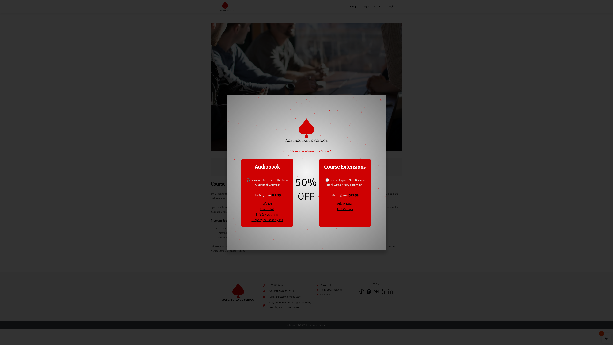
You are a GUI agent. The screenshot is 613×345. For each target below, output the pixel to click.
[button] (381, 100)
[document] (306, 172)
